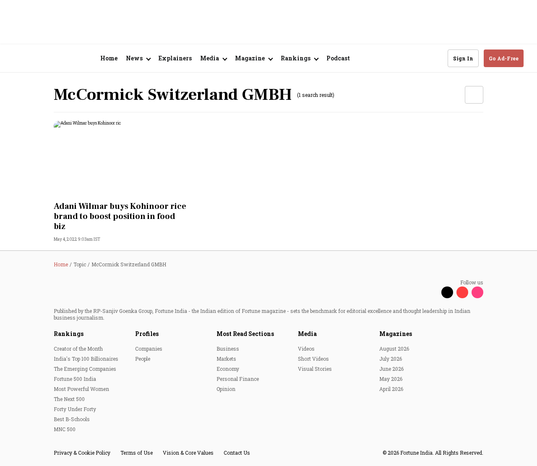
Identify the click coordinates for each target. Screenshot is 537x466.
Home (108, 58)
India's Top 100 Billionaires (86, 358)
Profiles (147, 334)
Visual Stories (315, 368)
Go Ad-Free (504, 58)
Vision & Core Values (188, 452)
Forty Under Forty (75, 409)
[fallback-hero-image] (121, 158)
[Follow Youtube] (462, 292)
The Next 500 (69, 399)
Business (227, 348)
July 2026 (390, 358)
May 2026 (390, 378)
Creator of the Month (78, 348)
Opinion (225, 388)
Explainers (175, 58)
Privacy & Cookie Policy (82, 452)
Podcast (338, 58)
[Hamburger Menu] (18, 58)
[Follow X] (447, 292)
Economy (227, 368)
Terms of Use (136, 452)
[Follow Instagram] (477, 292)
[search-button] (436, 58)
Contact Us (237, 452)
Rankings (68, 334)
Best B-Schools (72, 419)
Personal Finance (237, 378)
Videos (306, 348)
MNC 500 (65, 429)
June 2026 (391, 368)
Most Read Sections (245, 334)
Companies (148, 348)
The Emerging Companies (85, 368)
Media (307, 334)
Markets (226, 358)
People (142, 358)
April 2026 (391, 388)
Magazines (395, 334)
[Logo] (58, 58)
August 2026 (394, 348)
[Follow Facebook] (432, 292)
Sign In (463, 58)
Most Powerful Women (81, 388)
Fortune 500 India (75, 378)
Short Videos (313, 358)
